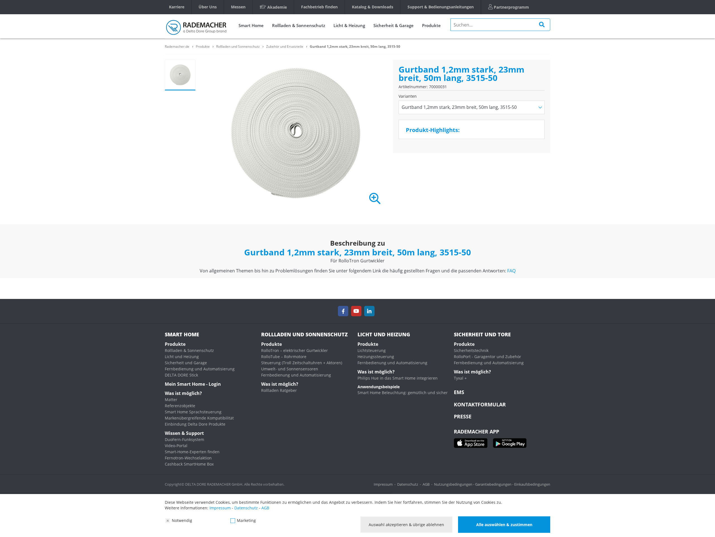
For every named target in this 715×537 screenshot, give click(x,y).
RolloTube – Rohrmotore (283, 356)
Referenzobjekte (180, 405)
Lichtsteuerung (372, 350)
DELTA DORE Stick (181, 375)
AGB (426, 484)
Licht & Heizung (349, 25)
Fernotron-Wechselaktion (188, 458)
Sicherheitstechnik (471, 350)
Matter (171, 399)
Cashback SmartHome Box (189, 464)
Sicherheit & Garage (393, 25)
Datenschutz (407, 484)
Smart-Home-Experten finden (192, 451)
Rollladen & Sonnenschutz (298, 25)
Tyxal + (460, 378)
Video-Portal (176, 445)
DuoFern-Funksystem (184, 439)
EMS (459, 392)
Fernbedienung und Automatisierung (200, 368)
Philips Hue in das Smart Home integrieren (398, 378)
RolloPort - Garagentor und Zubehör (487, 356)
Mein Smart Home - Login (193, 384)
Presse (462, 416)
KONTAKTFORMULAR (480, 404)
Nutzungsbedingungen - (454, 484)
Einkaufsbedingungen (532, 484)
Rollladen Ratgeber (279, 390)
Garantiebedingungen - (494, 484)
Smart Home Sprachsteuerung (193, 411)
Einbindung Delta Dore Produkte (195, 424)
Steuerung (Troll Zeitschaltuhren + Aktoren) (301, 362)
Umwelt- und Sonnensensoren (289, 368)
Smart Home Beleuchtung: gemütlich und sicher (403, 392)
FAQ (511, 271)
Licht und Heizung (182, 356)
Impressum (383, 484)
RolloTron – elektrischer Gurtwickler (294, 350)
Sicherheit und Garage (186, 362)
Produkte (431, 25)
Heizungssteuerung (376, 356)
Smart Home (251, 25)
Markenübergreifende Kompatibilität (199, 418)
